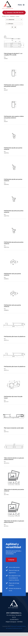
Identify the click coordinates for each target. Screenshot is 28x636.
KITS (8, 16)
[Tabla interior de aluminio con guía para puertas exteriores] (14, 501)
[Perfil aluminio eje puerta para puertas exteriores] (14, 191)
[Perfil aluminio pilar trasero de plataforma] (14, 317)
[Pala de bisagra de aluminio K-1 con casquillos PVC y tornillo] (14, 34)
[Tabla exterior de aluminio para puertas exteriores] (14, 470)
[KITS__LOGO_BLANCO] (14, 600)
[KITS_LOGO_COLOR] (7, 1)
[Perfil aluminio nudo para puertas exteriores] (14, 254)
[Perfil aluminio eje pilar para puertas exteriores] (14, 128)
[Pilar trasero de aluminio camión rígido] (14, 408)
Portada (4, 16)
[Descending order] (21, 19)
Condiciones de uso (17, 628)
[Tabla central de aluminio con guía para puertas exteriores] (14, 438)
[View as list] (15, 27)
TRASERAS (12, 16)
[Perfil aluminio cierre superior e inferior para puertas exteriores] (14, 65)
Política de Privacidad (16, 626)
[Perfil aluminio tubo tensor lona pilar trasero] (14, 377)
